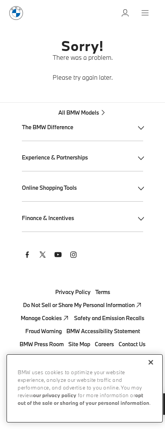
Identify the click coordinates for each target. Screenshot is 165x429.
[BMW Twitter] (42, 255)
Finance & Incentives (48, 218)
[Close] (150, 362)
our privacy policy (54, 395)
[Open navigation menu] (146, 13)
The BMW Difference (47, 127)
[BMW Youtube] (58, 255)
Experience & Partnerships (55, 157)
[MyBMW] (126, 13)
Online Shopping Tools (49, 187)
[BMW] (16, 13)
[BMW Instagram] (73, 255)
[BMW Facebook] (27, 255)
